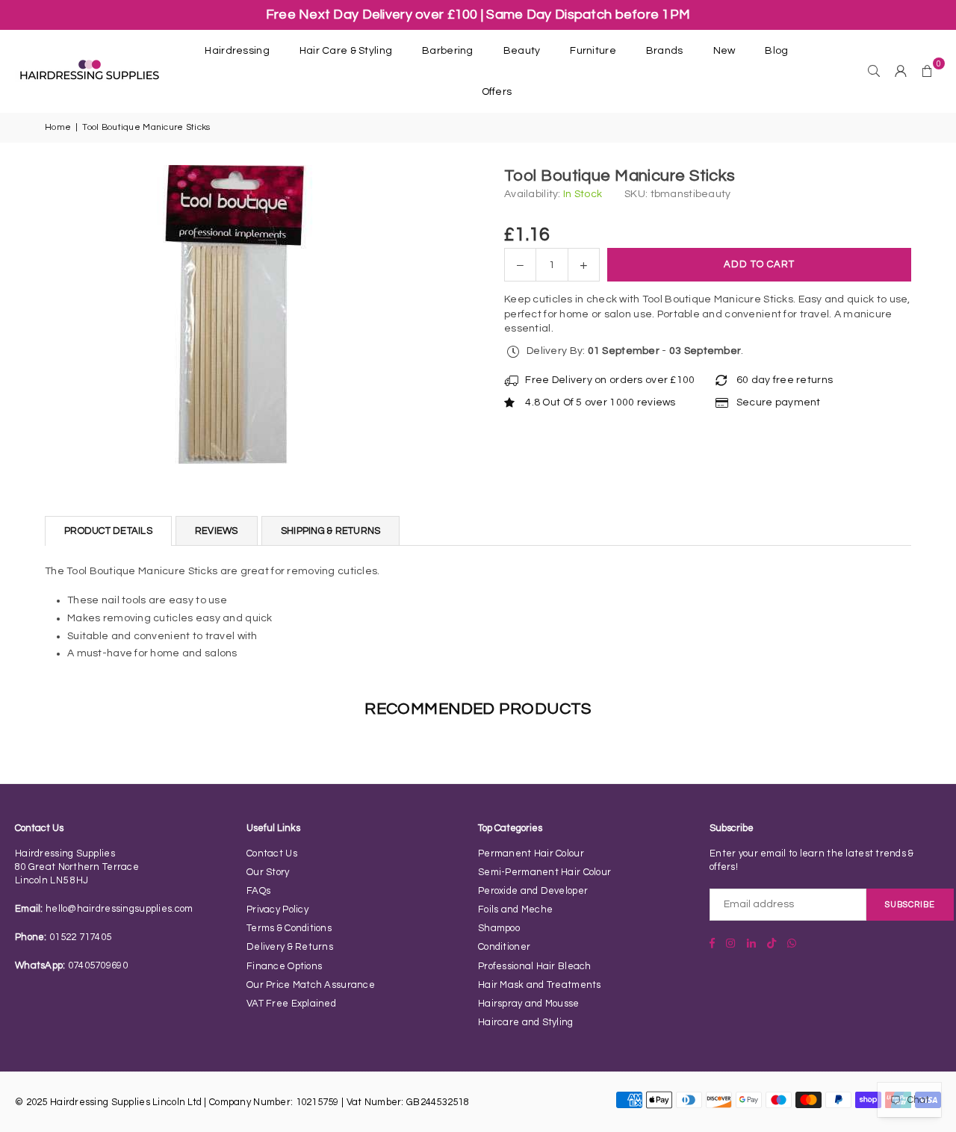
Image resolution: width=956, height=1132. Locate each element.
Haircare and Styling (526, 1022)
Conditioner (504, 947)
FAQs (258, 891)
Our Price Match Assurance (310, 985)
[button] (927, 70)
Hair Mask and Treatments (539, 985)
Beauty (522, 51)
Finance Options (284, 966)
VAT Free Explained (291, 1003)
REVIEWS (216, 531)
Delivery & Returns (289, 947)
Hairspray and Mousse (529, 1003)
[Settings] (900, 70)
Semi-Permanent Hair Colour (544, 872)
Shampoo (499, 928)
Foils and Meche (515, 909)
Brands (664, 51)
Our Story (268, 872)
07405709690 (98, 965)
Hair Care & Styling (345, 51)
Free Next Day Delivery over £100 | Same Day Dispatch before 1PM (478, 14)
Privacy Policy (277, 909)
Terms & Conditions (289, 928)
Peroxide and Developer (533, 891)
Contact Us (271, 853)
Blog (776, 51)
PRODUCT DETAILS (108, 531)
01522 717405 (80, 937)
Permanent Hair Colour (531, 853)
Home (58, 127)
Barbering (448, 51)
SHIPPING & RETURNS (331, 531)
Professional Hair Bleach (535, 966)
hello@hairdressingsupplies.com (119, 909)
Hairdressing (237, 51)
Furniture (593, 51)
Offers (497, 92)
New (724, 51)
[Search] (873, 70)
